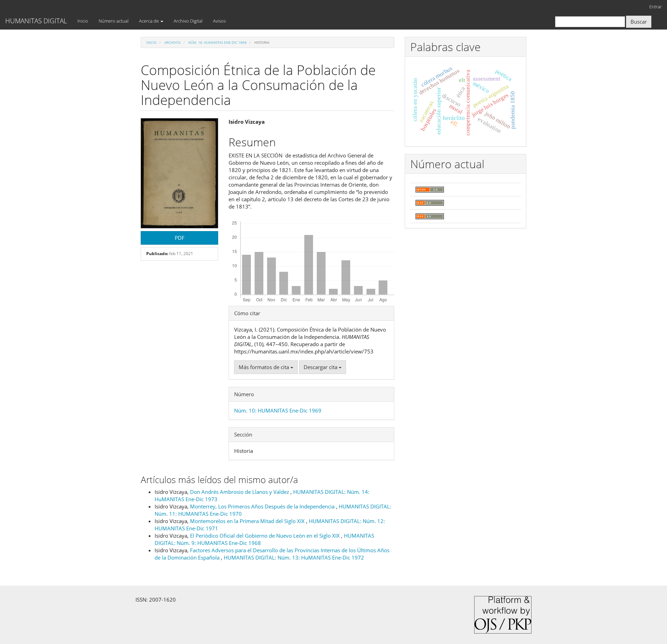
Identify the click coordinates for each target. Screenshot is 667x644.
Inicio (82, 21)
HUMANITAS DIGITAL (36, 20)
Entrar (655, 6)
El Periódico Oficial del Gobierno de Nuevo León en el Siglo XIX (265, 535)
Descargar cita (321, 367)
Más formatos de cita (264, 367)
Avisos (219, 21)
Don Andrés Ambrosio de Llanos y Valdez (240, 491)
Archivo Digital (188, 21)
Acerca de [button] (149, 21)
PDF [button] (179, 237)
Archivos (172, 42)
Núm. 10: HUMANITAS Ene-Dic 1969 (217, 42)
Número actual (114, 21)
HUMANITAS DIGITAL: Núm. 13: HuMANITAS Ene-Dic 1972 (294, 557)
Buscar (639, 21)
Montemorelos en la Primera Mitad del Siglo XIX (248, 520)
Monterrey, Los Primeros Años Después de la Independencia (263, 506)
